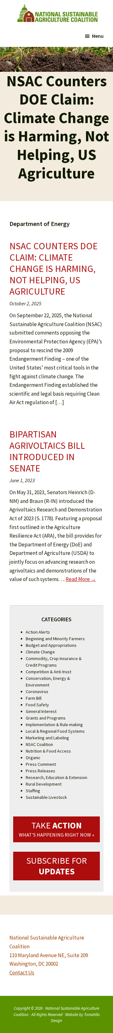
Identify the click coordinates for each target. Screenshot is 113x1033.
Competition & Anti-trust (48, 672)
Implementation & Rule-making (54, 724)
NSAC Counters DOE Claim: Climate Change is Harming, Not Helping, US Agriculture (53, 268)
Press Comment (41, 764)
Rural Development (44, 784)
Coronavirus (37, 691)
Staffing (33, 790)
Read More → (81, 579)
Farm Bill (33, 698)
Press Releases (40, 771)
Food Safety (37, 705)
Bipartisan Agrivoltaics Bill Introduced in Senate (47, 451)
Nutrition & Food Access (48, 751)
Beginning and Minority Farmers (55, 638)
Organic (33, 757)
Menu (98, 36)
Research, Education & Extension (56, 777)
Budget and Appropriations (51, 645)
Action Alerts (38, 632)
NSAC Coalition (39, 744)
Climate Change (40, 652)
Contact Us (21, 972)
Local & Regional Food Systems (55, 731)
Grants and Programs (46, 718)
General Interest (41, 711)
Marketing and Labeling (47, 738)
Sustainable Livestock (46, 797)
